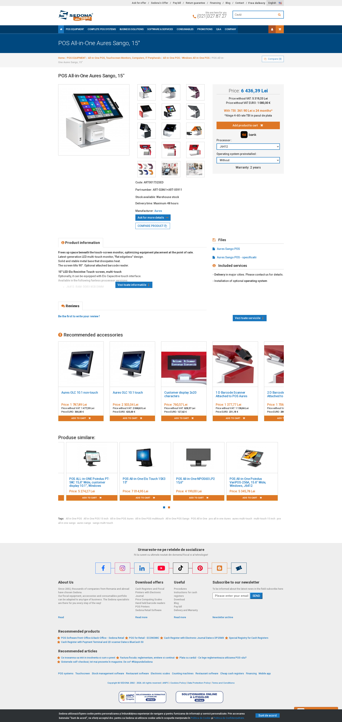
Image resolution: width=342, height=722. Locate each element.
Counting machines (183, 673)
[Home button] (61, 29)
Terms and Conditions (223, 683)
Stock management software (108, 673)
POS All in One (199, 518)
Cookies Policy (178, 683)
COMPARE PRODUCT (151, 225)
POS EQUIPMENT (75, 29)
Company (230, 29)
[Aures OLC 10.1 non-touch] (81, 364)
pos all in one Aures (220, 518)
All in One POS (74, 518)
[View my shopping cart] (280, 29)
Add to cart (78, 418)
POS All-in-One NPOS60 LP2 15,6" (195, 480)
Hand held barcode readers (150, 603)
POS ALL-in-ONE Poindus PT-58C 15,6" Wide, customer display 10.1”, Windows (89, 482)
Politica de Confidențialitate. (229, 718)
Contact (239, 3)
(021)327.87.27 (212, 16)
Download (179, 599)
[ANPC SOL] (199, 696)
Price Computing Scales (148, 599)
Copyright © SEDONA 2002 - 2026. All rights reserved (134, 683)
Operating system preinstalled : (237, 153)
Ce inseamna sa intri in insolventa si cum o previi (88, 657)
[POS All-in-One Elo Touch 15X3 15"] (145, 457)
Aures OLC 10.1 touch (128, 392)
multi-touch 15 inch (264, 518)
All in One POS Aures (122, 518)
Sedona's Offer (159, 3)
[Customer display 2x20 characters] (183, 364)
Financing (215, 3)
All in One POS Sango (177, 518)
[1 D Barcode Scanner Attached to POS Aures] (235, 364)
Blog (228, 3)
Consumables (185, 29)
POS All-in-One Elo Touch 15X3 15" (144, 480)
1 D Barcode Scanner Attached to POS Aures (231, 394)
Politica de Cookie (201, 718)
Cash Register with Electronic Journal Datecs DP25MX (194, 638)
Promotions (204, 29)
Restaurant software (137, 673)
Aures (158, 210)
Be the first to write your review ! (79, 316)
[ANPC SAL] (142, 696)
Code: (139, 182)
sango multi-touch (103, 523)
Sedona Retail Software (148, 610)
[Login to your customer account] (272, 29)
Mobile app (265, 673)
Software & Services (160, 29)
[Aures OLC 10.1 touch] (132, 364)
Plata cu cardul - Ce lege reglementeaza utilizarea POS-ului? (213, 657)
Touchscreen (82, 673)
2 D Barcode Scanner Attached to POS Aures (283, 394)
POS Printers (142, 606)
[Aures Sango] (147, 92)
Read (61, 617)
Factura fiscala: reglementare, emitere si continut (147, 657)
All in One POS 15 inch (96, 518)
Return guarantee (195, 3)
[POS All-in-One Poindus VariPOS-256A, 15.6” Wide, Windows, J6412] (252, 457)
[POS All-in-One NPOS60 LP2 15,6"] (198, 457)
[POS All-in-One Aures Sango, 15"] (195, 92)
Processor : (225, 140)
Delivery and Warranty (186, 610)
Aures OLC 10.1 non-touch (79, 392)
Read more (141, 617)
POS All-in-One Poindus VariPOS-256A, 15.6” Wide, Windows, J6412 (248, 482)
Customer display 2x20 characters (180, 394)
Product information (82, 243)
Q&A (218, 29)
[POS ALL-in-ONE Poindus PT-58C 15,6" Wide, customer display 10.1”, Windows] (91, 457)
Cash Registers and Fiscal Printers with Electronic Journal (149, 592)
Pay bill (177, 3)
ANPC (166, 683)
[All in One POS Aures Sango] (147, 111)
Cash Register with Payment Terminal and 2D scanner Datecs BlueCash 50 (102, 642)
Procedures (180, 588)
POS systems (65, 673)
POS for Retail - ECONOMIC (144, 638)
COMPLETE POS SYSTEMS (102, 29)
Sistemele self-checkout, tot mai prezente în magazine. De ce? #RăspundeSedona (107, 661)
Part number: (143, 189)
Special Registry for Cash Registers (248, 638)
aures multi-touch (242, 518)
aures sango (84, 523)
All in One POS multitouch (149, 518)
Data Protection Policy (198, 683)
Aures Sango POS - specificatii (236, 257)
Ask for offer (139, 3)
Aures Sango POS (228, 248)
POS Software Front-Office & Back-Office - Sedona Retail (92, 638)
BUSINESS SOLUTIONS (132, 29)
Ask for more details (151, 217)
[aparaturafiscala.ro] (93, 15)
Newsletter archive (223, 617)
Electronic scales (160, 673)
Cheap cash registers (232, 673)
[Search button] (279, 14)
